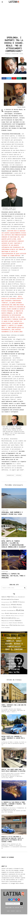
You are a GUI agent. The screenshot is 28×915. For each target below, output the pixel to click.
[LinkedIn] (16, 900)
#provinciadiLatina (9, 618)
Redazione (8, 53)
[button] (24, 588)
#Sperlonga (18, 475)
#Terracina (13, 625)
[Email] (24, 78)
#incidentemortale (11, 610)
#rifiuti (12, 620)
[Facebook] (4, 78)
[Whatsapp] (19, 78)
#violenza (7, 627)
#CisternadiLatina (8, 599)
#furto (10, 607)
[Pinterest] (14, 78)
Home (8, 911)
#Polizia (13, 615)
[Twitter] (9, 78)
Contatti (13, 911)
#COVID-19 (16, 602)
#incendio (19, 607)
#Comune (16, 599)
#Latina (20, 610)
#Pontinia (17, 615)
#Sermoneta (20, 622)
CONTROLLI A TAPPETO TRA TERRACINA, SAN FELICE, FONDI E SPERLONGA (13, 575)
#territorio (21, 625)
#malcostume (13, 613)
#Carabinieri (21, 596)
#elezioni (8, 604)
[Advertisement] (14, 19)
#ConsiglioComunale (5, 602)
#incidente (4, 610)
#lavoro (3, 613)
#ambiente (4, 596)
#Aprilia (10, 596)
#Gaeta (15, 607)
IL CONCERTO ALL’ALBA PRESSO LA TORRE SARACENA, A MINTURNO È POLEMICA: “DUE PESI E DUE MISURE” (13, 804)
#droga (3, 604)
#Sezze (3, 625)
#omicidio (8, 615)
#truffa (3, 627)
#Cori (11, 602)
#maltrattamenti (21, 613)
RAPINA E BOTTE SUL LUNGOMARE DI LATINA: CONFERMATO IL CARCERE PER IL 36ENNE (13, 738)
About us (18, 911)
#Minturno (3, 615)
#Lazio (7, 613)
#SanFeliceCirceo (5, 622)
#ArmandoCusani (10, 475)
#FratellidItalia (5, 607)
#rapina (17, 618)
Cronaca (21, 53)
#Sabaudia (18, 620)
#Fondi (13, 604)
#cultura (22, 602)
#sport (7, 625)
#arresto (16, 596)
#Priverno (21, 615)
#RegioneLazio (5, 620)
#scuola (15, 622)
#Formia (19, 604)
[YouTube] (19, 900)
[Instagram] (14, 900)
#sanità (10, 622)
